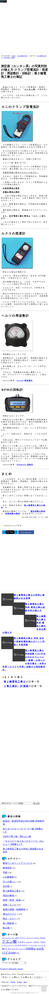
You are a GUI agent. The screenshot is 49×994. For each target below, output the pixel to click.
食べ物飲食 (8, 923)
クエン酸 (9, 941)
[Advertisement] (24, 27)
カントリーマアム (33, 938)
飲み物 (6, 928)
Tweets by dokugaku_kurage (11, 969)
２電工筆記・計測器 (9, 57)
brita (17, 953)
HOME (13, 56)
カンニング (13, 949)
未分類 (6, 886)
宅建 (5, 872)
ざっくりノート (9, 945)
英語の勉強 (8, 895)
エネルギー (29, 942)
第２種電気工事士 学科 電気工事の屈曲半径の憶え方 (35, 607)
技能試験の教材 (12, 513)
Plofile (13, 982)
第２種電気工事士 (22, 56)
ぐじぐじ (40, 945)
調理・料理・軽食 (12, 900)
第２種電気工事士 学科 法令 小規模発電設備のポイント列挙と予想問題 (29, 641)
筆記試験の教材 (38, 511)
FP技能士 (31, 948)
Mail (25, 982)
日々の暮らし (9, 881)
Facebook (26, 532)
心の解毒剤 (8, 877)
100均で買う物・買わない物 (17, 836)
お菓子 (17, 938)
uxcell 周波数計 (25, 380)
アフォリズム (33, 945)
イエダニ (21, 942)
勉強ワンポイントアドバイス (17, 863)
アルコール (21, 949)
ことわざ (17, 945)
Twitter (19, 982)
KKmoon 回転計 (25, 465)
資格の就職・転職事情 (14, 909)
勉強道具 (7, 868)
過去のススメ (9, 914)
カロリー (25, 945)
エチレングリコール (8, 938)
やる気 (42, 938)
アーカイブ (6, 963)
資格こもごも (9, 905)
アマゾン (22, 938)
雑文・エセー (9, 918)
